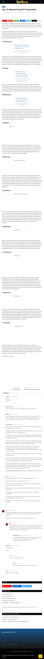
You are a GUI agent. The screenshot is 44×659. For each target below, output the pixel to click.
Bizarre (3, 6)
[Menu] (3, 2)
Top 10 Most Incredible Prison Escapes (32, 389)
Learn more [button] (4, 656)
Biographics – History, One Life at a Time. (30, 607)
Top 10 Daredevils (16, 389)
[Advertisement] (22, 369)
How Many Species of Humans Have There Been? (11, 602)
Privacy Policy (4, 644)
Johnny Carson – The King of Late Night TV (9, 619)
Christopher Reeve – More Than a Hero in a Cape (11, 617)
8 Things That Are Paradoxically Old (8, 600)
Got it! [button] (40, 656)
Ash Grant (7, 12)
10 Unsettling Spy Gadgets (7, 594)
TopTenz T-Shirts (11, 644)
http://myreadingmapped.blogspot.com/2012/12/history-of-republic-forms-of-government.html (24, 470)
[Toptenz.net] (22, 2)
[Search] (40, 2)
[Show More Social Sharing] (28, 16)
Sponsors (17, 644)
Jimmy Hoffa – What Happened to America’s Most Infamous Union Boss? (15, 621)
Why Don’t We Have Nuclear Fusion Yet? (9, 598)
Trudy (7, 570)
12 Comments (28, 12)
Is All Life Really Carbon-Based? (7, 596)
